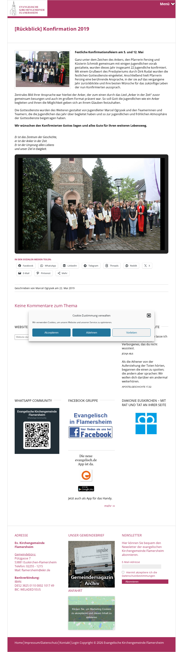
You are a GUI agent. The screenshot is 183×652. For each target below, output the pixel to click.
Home (19, 643)
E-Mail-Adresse (131, 562)
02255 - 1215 (34, 566)
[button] (149, 315)
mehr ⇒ (109, 506)
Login (75, 643)
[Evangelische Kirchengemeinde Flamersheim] (27, 15)
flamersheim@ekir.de (36, 570)
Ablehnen (91, 332)
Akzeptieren (51, 332)
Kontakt (65, 643)
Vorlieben (131, 332)
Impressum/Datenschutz (41, 643)
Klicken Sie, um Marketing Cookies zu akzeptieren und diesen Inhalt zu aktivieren (91, 613)
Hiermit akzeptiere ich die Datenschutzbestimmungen (139, 574)
